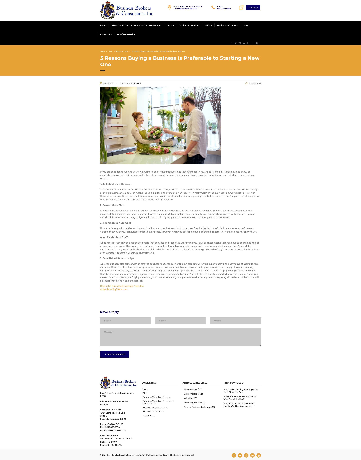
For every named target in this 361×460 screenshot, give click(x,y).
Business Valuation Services (156, 397)
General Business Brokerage (197, 407)
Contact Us (253, 8)
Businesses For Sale (227, 25)
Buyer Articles (190, 389)
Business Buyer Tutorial (154, 407)
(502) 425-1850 (112, 427)
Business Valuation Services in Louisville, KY (158, 402)
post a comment (116, 354)
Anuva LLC (189, 455)
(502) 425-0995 (224, 8)
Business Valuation (189, 25)
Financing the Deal (193, 402)
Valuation (188, 398)
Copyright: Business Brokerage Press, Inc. (122, 286)
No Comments (255, 83)
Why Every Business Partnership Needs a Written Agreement (239, 405)
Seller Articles (190, 394)
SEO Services (176, 455)
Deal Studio (164, 455)
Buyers (170, 25)
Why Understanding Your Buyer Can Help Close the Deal (241, 391)
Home (103, 25)
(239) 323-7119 (114, 445)
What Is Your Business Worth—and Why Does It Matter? (240, 398)
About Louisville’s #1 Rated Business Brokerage (136, 25)
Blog (246, 25)
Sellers (208, 25)
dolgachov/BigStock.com (113, 289)
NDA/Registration (126, 34)
